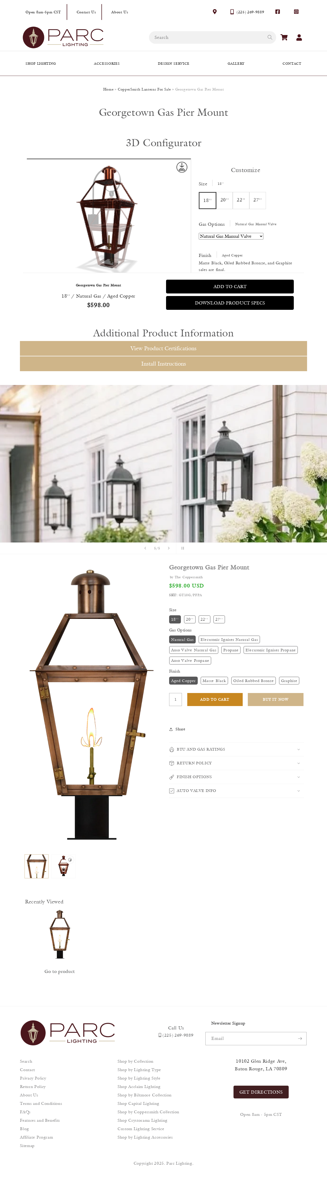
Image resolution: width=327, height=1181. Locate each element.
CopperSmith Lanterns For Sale (144, 89)
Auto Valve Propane (190, 660)
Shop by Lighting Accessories (145, 1137)
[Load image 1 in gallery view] (37, 866)
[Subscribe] (300, 1038)
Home (108, 89)
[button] (284, 37)
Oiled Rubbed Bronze (253, 680)
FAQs (25, 1111)
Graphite (289, 680)
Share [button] (180, 728)
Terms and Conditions (41, 1103)
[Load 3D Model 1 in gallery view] (63, 866)
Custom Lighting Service (141, 1128)
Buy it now (275, 699)
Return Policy (33, 1086)
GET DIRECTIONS (261, 1092)
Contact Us (86, 12)
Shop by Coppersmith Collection (148, 1111)
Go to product (59, 971)
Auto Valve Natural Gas (193, 650)
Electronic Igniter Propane (271, 650)
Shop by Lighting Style (139, 1078)
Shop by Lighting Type (139, 1069)
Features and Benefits (40, 1120)
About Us (119, 12)
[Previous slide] (145, 548)
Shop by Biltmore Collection (145, 1095)
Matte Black (214, 680)
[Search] (270, 37)
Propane (231, 650)
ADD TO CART (230, 286)
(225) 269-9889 (250, 12)
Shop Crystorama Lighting (143, 1120)
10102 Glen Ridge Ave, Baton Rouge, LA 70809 (261, 1065)
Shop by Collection (136, 1061)
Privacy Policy (33, 1078)
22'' (204, 619)
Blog (24, 1128)
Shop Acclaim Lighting (139, 1086)
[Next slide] (168, 548)
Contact (27, 1069)
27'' (219, 619)
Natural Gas (182, 639)
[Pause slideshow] (181, 548)
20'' (190, 619)
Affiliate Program (36, 1137)
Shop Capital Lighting (138, 1103)
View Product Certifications (163, 348)
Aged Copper (183, 680)
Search (26, 1061)
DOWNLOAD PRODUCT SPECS (230, 303)
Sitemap (27, 1145)
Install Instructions (163, 363)
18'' (175, 619)
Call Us (176, 1028)
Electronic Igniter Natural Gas (229, 639)
